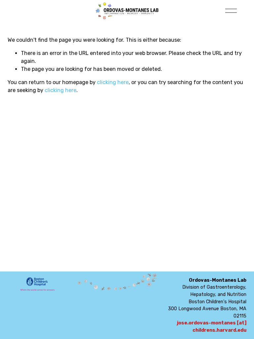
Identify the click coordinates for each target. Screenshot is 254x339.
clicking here (113, 82)
